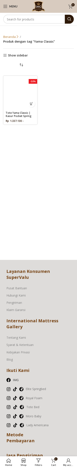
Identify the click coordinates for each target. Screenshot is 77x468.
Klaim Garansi (15, 310)
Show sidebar (18, 55)
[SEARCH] (69, 19)
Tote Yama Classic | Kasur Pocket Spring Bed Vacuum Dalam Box (18, 117)
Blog (9, 359)
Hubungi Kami (16, 295)
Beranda (10, 37)
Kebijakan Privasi (18, 352)
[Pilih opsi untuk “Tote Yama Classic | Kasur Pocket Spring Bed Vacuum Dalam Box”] (31, 103)
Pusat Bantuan (16, 288)
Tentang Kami (16, 338)
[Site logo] (38, 6)
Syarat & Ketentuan (20, 345)
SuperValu (17, 277)
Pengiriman (14, 303)
